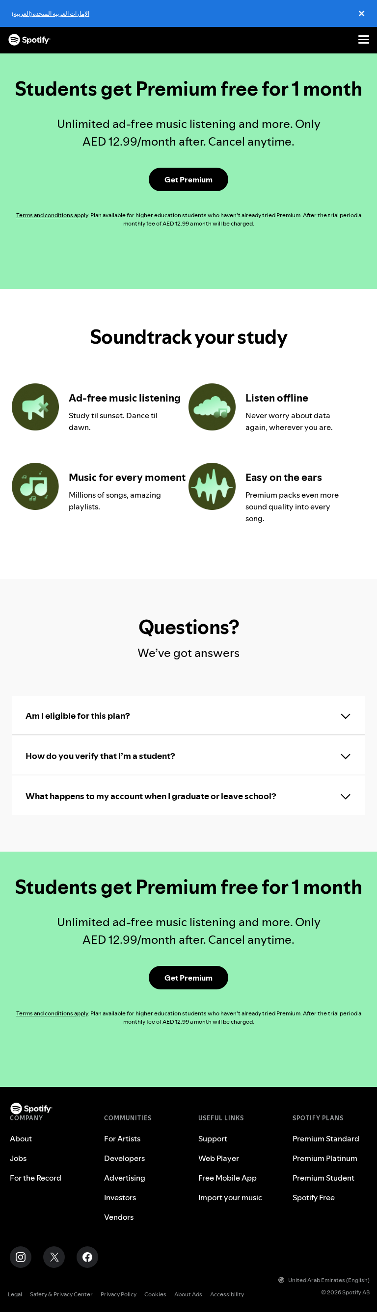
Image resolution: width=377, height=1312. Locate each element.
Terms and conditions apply (52, 215)
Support (212, 1138)
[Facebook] (87, 1257)
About (21, 1138)
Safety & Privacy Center (61, 1294)
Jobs (18, 1158)
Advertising (124, 1177)
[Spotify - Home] (29, 40)
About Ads (188, 1294)
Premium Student (323, 1177)
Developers (124, 1158)
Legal (15, 1294)
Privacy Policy (118, 1294)
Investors (120, 1197)
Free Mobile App (227, 1177)
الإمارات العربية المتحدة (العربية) (50, 13)
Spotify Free (314, 1197)
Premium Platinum (325, 1158)
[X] (54, 1257)
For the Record (35, 1177)
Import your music (230, 1197)
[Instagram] (20, 1257)
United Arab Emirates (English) (329, 1280)
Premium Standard (326, 1138)
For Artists (122, 1138)
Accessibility (227, 1294)
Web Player (218, 1158)
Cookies (155, 1294)
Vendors (119, 1216)
